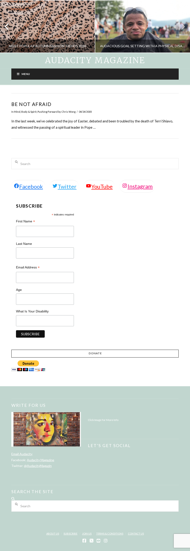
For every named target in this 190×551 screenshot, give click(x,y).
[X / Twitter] (91, 541)
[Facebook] (84, 541)
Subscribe (70, 533)
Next (180, 26)
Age (19, 290)
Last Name (24, 244)
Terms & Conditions (109, 533)
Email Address (28, 268)
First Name (25, 221)
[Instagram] (106, 541)
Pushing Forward (48, 111)
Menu (26, 74)
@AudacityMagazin (38, 466)
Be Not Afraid (31, 104)
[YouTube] (98, 541)
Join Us (87, 533)
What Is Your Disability (32, 311)
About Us (52, 533)
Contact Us (136, 533)
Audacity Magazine (95, 60)
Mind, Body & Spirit (25, 111)
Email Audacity (21, 454)
